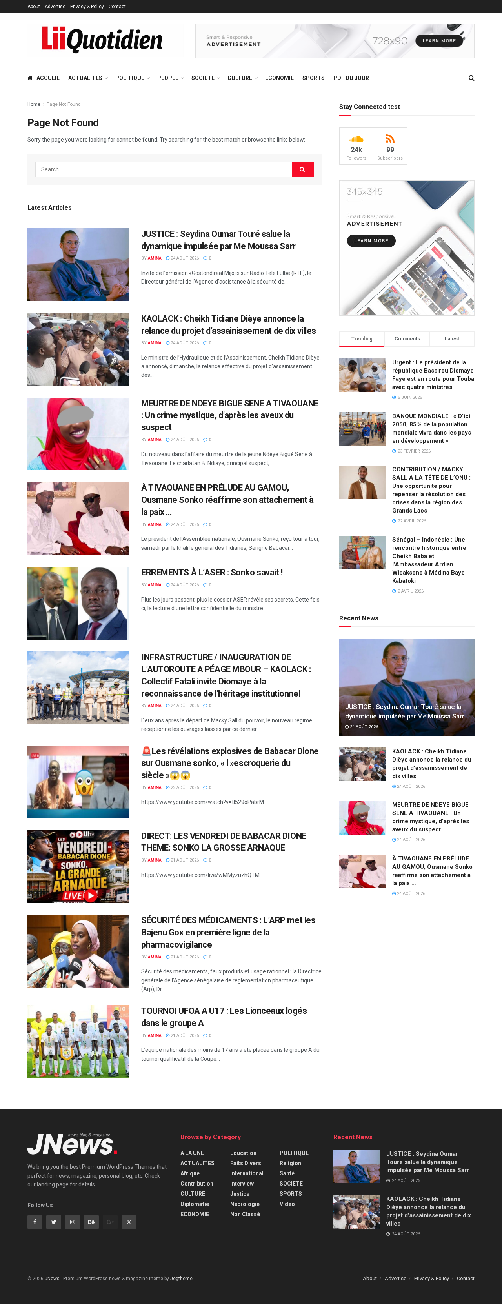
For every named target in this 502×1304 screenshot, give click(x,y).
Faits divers (245, 1163)
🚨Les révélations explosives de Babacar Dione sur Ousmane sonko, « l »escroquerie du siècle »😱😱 (230, 763)
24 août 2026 (184, 258)
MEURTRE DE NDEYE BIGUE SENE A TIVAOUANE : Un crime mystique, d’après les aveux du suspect (229, 415)
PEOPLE (167, 78)
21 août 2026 (184, 860)
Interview (242, 1183)
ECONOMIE (279, 78)
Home (33, 104)
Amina (155, 258)
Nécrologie (245, 1204)
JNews (52, 1278)
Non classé (245, 1214)
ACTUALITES (85, 78)
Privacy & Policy (87, 6)
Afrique (190, 1173)
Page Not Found (64, 104)
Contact (117, 6)
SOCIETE (203, 78)
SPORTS (313, 78)
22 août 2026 (184, 787)
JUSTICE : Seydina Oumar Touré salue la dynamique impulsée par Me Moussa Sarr (427, 1162)
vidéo (287, 1204)
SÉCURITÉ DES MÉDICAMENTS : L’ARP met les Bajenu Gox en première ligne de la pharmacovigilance (228, 932)
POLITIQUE (129, 78)
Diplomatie (194, 1204)
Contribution (196, 1183)
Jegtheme (181, 1278)
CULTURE (239, 78)
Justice (239, 1194)
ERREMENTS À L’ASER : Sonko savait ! (212, 572)
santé (287, 1173)
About (33, 6)
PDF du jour (351, 78)
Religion (290, 1163)
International (247, 1173)
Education (243, 1153)
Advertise (55, 6)
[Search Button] (303, 169)
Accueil (48, 78)
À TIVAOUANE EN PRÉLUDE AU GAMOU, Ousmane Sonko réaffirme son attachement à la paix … (227, 500)
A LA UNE (192, 1153)
